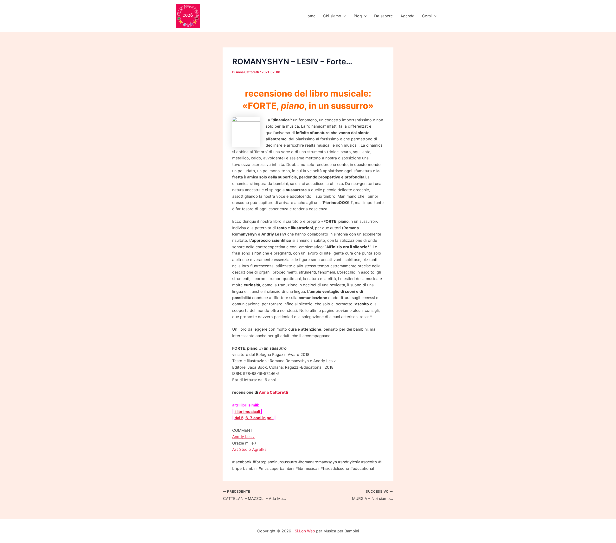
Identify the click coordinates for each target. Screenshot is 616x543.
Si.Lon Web (305, 531)
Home (310, 15)
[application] (343, 16)
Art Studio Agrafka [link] (249, 449)
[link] (243, 436)
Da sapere (383, 15)
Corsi (427, 15)
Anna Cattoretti (273, 392)
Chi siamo (332, 15)
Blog (358, 15)
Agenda (407, 15)
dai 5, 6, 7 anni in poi (254, 417)
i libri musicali (248, 411)
